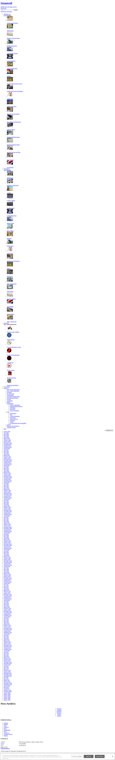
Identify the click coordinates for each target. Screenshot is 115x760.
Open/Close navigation (6, 11)
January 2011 (7, 681)
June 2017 (6, 586)
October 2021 (7, 513)
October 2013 (7, 648)
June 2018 (6, 569)
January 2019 (7, 559)
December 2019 (8, 544)
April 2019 (6, 555)
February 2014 (7, 642)
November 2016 (8, 596)
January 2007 (7, 695)
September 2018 (8, 565)
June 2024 (6, 468)
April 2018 (6, 572)
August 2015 (7, 617)
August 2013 (7, 650)
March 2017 (7, 590)
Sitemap (6, 735)
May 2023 (6, 486)
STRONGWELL (5, 748)
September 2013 (8, 649)
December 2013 (8, 645)
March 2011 (7, 680)
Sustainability (7, 730)
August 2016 (7, 600)
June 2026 (6, 434)
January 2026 (7, 441)
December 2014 (8, 628)
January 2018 (7, 576)
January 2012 (7, 671)
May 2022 (6, 503)
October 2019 (7, 546)
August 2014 (7, 634)
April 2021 (6, 521)
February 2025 (7, 456)
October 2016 (7, 597)
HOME (2, 7)
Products (6, 723)
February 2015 (7, 625)
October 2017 (7, 580)
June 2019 (6, 552)
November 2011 (8, 674)
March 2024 (7, 472)
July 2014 (6, 635)
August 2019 (7, 549)
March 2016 (7, 607)
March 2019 (7, 556)
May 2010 (6, 687)
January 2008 (7, 694)
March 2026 (7, 438)
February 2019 (7, 558)
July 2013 (6, 652)
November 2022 (8, 494)
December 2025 (8, 442)
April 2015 (6, 622)
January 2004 (7, 700)
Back (5, 15)
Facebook (59, 711)
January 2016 (7, 610)
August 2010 (7, 685)
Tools (5, 726)
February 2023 (7, 490)
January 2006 (7, 697)
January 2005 (7, 698)
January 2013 (7, 660)
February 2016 (7, 608)
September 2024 (8, 464)
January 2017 (7, 593)
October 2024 (7, 462)
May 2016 (6, 604)
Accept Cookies (99, 756)
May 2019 (6, 553)
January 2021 (7, 525)
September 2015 (8, 615)
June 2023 (6, 485)
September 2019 (8, 548)
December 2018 (8, 560)
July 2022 (6, 500)
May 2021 (6, 520)
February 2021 (7, 524)
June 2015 (6, 619)
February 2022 (7, 507)
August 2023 (7, 482)
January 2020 (7, 542)
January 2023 (7, 492)
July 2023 (6, 483)
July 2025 (6, 449)
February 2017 (7, 591)
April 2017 (6, 589)
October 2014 (7, 631)
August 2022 (7, 499)
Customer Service (8, 734)
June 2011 (6, 678)
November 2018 (8, 562)
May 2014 (6, 638)
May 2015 (6, 621)
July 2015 (6, 618)
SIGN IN (7, 7)
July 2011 (6, 677)
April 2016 (6, 605)
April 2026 (6, 437)
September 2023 (8, 480)
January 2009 (7, 693)
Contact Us (6, 733)
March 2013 (7, 657)
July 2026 (6, 433)
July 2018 (6, 567)
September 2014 (8, 632)
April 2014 (6, 639)
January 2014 (7, 643)
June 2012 (6, 667)
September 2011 (8, 676)
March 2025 (7, 455)
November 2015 (8, 612)
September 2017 (8, 582)
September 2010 (8, 684)
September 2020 (8, 531)
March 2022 (7, 506)
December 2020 (8, 527)
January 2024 (7, 475)
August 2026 (7, 431)
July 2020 (6, 534)
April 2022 (6, 504)
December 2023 (8, 476)
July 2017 (6, 584)
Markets (6, 724)
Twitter (59, 714)
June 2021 (6, 518)
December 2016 (8, 594)
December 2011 (8, 673)
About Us (6, 727)
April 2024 (6, 471)
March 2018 (7, 573)
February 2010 (7, 690)
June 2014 (6, 636)
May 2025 (6, 452)
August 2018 (7, 566)
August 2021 (7, 516)
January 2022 (7, 508)
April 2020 (6, 538)
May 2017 (6, 587)
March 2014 (7, 641)
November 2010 (8, 683)
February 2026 (7, 440)
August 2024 (7, 465)
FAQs (5, 731)
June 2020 (6, 535)
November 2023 (8, 478)
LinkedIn (59, 710)
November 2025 (8, 444)
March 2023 (7, 489)
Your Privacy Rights (77, 756)
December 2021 (8, 510)
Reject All (88, 756)
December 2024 (8, 459)
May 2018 (6, 570)
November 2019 (8, 545)
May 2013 (6, 655)
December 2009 (8, 691)
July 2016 (6, 601)
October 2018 (7, 563)
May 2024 (6, 469)
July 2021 (6, 517)
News (5, 728)
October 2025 (7, 445)
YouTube (59, 708)
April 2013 (6, 656)
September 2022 (8, 497)
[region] (57, 756)
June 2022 (6, 501)
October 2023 (7, 479)
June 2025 (6, 451)
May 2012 (6, 669)
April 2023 (6, 487)
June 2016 (6, 603)
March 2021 (7, 523)
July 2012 (6, 666)
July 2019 (6, 551)
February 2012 (7, 670)
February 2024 (7, 473)
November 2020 (8, 528)
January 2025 (7, 458)
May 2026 (6, 435)
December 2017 (8, 577)
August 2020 (7, 532)
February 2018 (7, 575)
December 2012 (8, 662)
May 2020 (6, 537)
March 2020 (7, 539)
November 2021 (8, 511)
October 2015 (7, 614)
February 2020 (7, 541)
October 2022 (7, 496)
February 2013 (7, 659)
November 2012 (8, 663)
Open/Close (3, 8)
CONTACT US (109, 430)
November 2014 (8, 629)
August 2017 (7, 583)
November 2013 (8, 646)
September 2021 (8, 514)
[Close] (112, 756)
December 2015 (8, 611)
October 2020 (7, 530)
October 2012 (7, 664)
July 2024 (6, 466)
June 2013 (6, 653)
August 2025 (7, 448)
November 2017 (8, 579)
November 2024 (8, 461)
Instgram (59, 715)
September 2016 (8, 598)
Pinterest (59, 713)
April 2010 (6, 688)
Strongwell (6, 3)
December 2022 (8, 493)
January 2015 (7, 626)
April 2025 (6, 454)
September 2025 (8, 447)
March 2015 (7, 624)
